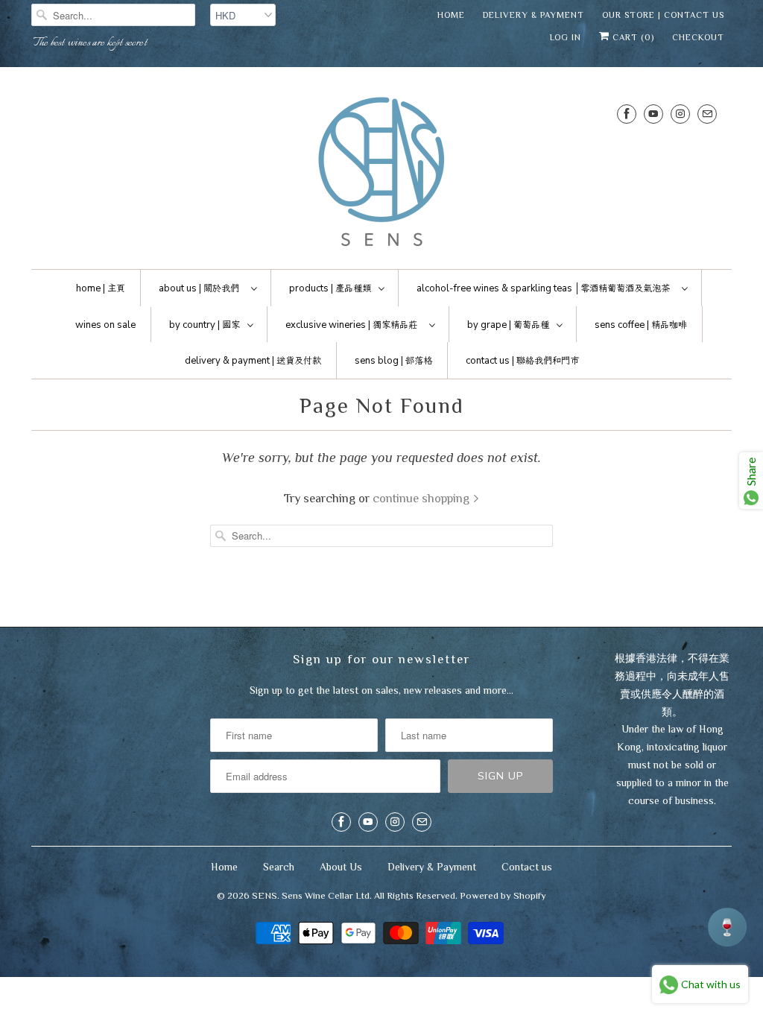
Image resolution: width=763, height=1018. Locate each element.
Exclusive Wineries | (351, 325)
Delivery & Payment (533, 15)
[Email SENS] (707, 113)
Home (451, 15)
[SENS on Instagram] (680, 113)
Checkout (698, 37)
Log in (565, 37)
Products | (330, 288)
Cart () (632, 37)
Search (278, 867)
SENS (264, 895)
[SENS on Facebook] (626, 113)
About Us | (199, 288)
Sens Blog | (393, 360)
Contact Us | (522, 360)
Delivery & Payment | (253, 360)
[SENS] (381, 171)
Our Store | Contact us (663, 15)
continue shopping (422, 498)
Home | (100, 288)
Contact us (526, 867)
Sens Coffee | (641, 325)
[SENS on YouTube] (653, 113)
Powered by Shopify (503, 895)
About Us (341, 867)
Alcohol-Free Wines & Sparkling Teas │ (543, 288)
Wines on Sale (105, 325)
